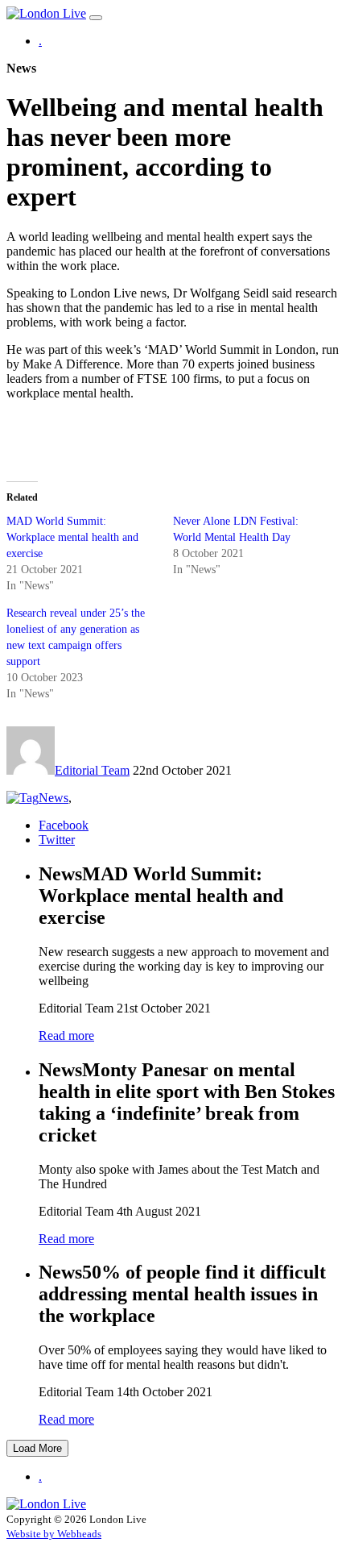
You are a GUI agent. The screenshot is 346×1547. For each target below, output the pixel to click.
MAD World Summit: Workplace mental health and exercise (72, 537)
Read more (66, 1035)
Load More (37, 1448)
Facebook (64, 825)
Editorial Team (92, 770)
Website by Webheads (53, 1534)
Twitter (57, 839)
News (53, 798)
